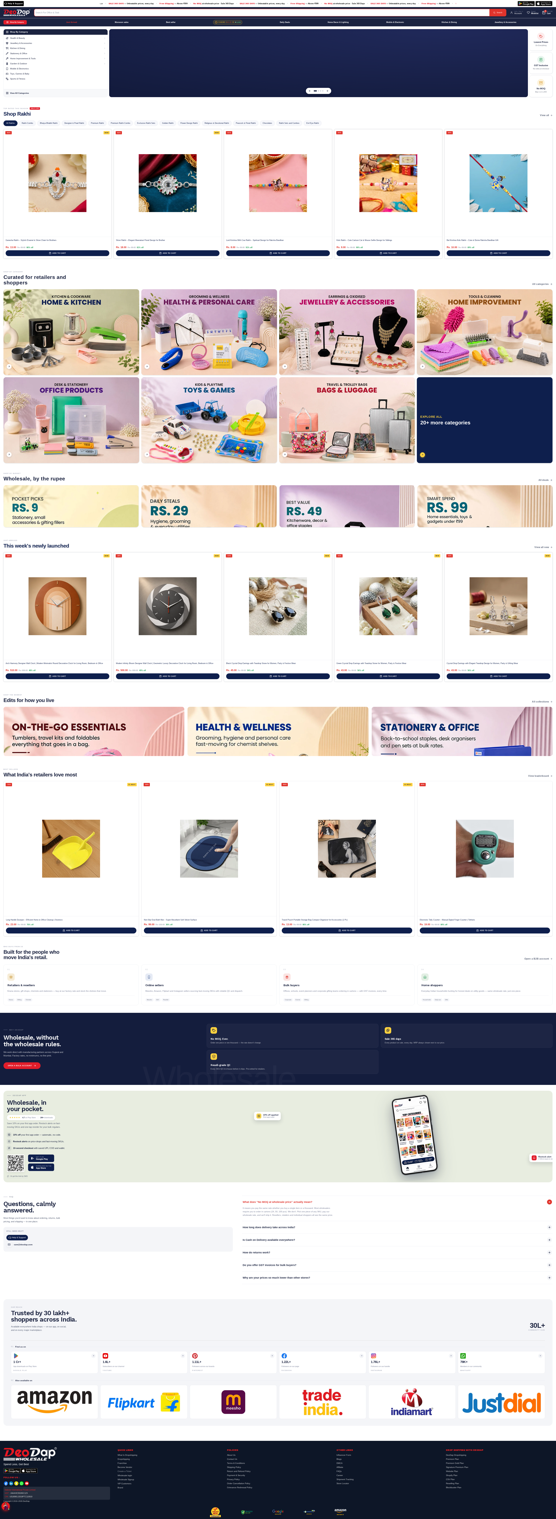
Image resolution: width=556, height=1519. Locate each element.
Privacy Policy (233, 1479)
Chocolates (267, 123)
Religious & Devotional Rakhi (217, 123)
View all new (541, 547)
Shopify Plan (451, 1475)
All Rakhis (10, 123)
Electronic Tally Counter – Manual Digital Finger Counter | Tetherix (447, 920)
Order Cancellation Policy (238, 1483)
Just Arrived (71, 22)
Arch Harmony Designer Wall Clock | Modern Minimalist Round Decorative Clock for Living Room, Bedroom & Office (54, 663)
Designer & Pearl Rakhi (74, 123)
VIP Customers (124, 1483)
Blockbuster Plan (453, 1487)
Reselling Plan (452, 1483)
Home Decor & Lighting (338, 22)
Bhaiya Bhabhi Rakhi (48, 123)
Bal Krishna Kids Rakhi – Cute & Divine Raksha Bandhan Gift (472, 240)
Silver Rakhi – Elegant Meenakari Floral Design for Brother (140, 240)
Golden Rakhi (167, 123)
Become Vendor (125, 1467)
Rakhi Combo (27, 123)
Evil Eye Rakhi (312, 123)
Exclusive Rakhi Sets (146, 123)
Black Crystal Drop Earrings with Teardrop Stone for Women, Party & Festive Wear (261, 663)
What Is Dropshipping (127, 1455)
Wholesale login (125, 1475)
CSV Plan (450, 1479)
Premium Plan (452, 1459)
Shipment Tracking (345, 1479)
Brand (120, 1487)
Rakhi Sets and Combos (289, 123)
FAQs (339, 1471)
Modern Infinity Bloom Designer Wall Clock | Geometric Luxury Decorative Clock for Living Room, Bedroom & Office (164, 663)
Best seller (170, 22)
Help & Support (15, 3)
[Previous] (310, 91)
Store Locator (342, 1483)
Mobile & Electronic (395, 22)
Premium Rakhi (97, 123)
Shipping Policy (234, 1467)
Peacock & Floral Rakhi (246, 123)
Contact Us (232, 1459)
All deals (543, 480)
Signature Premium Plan (457, 1467)
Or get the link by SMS (19, 1176)
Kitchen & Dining (449, 22)
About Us (231, 1455)
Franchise (122, 1463)
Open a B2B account (536, 959)
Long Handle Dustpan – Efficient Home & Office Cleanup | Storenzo (34, 920)
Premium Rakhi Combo (120, 123)
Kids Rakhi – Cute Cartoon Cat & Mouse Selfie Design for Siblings (364, 240)
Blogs (339, 1459)
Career (339, 1475)
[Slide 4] (322, 90)
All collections (540, 701)
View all (544, 115)
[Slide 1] (315, 90)
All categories (540, 284)
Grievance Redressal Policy (239, 1487)
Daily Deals (285, 22)
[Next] (327, 91)
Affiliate (339, 1467)
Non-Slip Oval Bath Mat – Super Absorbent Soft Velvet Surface (170, 920)
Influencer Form (343, 1455)
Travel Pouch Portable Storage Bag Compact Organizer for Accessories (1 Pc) (315, 920)
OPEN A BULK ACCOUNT (20, 1066)
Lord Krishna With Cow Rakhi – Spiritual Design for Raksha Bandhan (255, 240)
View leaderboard (538, 776)
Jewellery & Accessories (505, 22)
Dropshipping (124, 1459)
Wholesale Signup (126, 1479)
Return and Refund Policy (238, 1471)
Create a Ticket (124, 1471)
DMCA (339, 1463)
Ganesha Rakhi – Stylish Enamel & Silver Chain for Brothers (31, 240)
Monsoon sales (121, 22)
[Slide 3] (320, 90)
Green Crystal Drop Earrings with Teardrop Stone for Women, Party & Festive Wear (371, 663)
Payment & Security (236, 1475)
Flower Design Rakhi (189, 123)
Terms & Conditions (236, 1463)
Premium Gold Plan (455, 1463)
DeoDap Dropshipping (456, 1455)
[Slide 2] (318, 90)
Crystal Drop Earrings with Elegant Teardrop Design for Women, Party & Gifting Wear (482, 663)
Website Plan (452, 1471)
